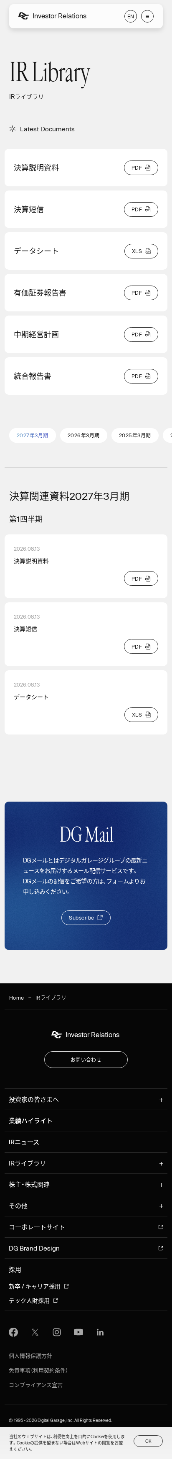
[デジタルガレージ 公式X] (35, 1332)
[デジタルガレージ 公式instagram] (56, 1332)
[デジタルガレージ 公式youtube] (78, 1332)
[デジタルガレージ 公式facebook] (13, 1332)
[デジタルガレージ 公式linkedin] (100, 1332)
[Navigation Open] (147, 16)
